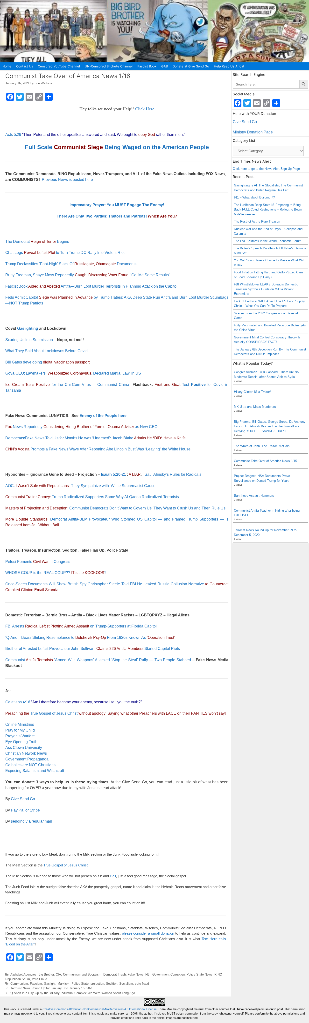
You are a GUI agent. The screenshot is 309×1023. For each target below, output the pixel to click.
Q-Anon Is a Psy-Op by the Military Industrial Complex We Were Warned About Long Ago (72, 993)
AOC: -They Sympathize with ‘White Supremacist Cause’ (80, 486)
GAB (164, 66)
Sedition (111, 983)
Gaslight (50, 983)
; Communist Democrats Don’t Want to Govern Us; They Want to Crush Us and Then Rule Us (115, 508)
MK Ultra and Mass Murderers (255, 407)
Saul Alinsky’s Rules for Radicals (173, 474)
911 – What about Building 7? (254, 197)
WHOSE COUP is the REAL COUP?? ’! (55, 573)
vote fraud (142, 983)
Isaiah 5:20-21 (113, 474)
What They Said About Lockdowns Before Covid (46, 351)
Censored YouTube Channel (59, 66)
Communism (19, 983)
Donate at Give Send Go (191, 66)
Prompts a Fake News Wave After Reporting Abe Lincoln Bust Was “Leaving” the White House (97, 449)
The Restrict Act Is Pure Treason (257, 221)
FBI (147, 974)
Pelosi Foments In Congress (37, 562)
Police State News (199, 974)
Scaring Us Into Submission (29, 340)
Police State (80, 983)
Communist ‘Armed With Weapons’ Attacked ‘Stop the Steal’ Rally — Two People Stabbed (98, 660)
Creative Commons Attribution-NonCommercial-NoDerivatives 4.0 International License (99, 1009)
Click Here (144, 108)
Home (6, 66)
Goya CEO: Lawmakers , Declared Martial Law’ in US (73, 373)
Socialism (126, 983)
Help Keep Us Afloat (229, 66)
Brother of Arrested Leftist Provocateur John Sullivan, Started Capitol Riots (92, 649)
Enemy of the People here (102, 416)
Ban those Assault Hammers (254, 495)
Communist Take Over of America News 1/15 (265, 461)
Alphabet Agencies (23, 974)
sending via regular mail (31, 821)
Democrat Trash (114, 974)
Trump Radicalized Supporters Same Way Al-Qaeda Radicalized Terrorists (92, 497)
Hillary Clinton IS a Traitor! (252, 392)
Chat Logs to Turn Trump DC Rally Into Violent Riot (65, 253)
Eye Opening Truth (21, 742)
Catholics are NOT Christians (30, 765)
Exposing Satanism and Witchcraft (34, 771)
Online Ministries (19, 724)
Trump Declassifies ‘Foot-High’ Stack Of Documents (70, 264)
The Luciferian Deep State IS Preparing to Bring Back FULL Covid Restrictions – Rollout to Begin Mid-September (268, 209)
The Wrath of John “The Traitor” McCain (261, 446)
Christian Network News (26, 753)
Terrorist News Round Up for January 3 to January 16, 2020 (51, 988)
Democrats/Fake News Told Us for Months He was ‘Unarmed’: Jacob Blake (95, 438)
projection (97, 983)
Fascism (36, 983)
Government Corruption (168, 974)
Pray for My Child (20, 730)
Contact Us (24, 66)
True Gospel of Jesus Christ (53, 713)
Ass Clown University (23, 748)
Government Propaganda (27, 759)
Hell (113, 876)
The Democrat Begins (37, 241)
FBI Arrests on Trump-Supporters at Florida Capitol (81, 626)
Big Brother (46, 974)
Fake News (135, 974)
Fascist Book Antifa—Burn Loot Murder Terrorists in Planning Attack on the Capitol (91, 286)
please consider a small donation (148, 933)
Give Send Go (23, 799)
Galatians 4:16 (17, 702)
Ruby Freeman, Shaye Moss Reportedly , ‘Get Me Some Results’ (87, 275)
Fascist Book (146, 66)
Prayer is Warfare (20, 736)
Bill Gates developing (47, 362)
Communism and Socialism (82, 974)
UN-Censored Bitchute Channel (109, 66)
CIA (58, 974)
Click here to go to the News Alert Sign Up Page (266, 169)
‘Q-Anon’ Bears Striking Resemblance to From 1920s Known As (90, 637)
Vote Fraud (39, 979)
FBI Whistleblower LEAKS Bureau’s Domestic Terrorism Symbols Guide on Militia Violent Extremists (266, 289)
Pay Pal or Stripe (25, 810)
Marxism (63, 983)
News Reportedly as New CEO (81, 427)
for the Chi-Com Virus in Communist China (67, 385)
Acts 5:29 (13, 134)
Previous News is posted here (67, 180)
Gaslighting (27, 328)
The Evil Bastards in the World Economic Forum (268, 241)
